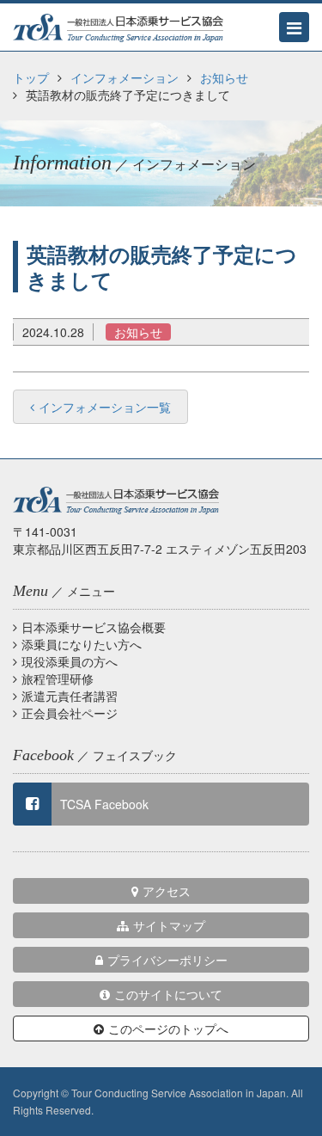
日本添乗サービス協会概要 (93, 627)
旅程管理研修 (57, 678)
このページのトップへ (168, 1028)
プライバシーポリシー (167, 959)
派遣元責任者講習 (69, 695)
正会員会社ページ (69, 713)
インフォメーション (124, 77)
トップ (31, 77)
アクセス (167, 891)
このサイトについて (168, 994)
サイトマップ (169, 925)
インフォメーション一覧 (105, 406)
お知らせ (224, 77)
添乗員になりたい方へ (81, 644)
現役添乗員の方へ (69, 661)
